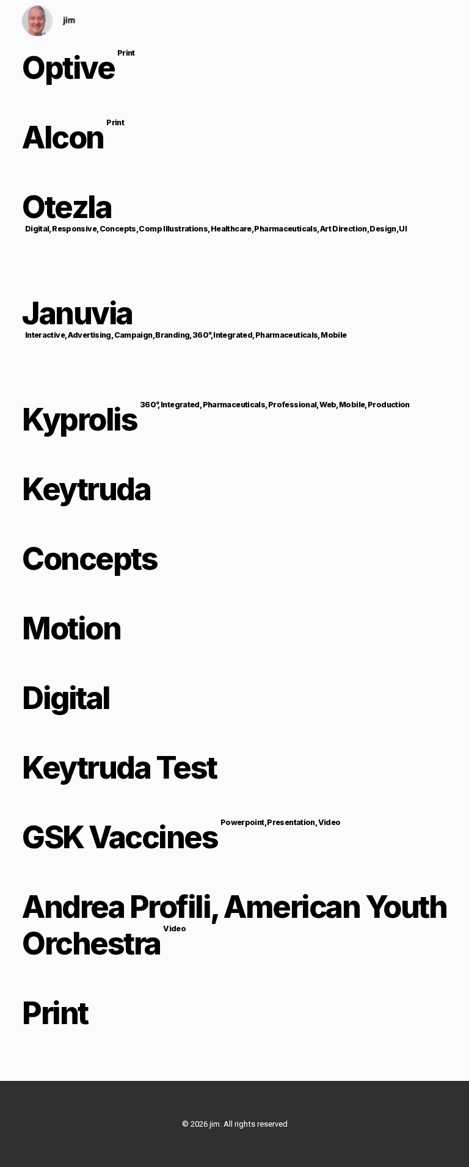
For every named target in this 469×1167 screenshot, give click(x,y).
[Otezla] (234, 225)
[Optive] (234, 73)
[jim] (49, 20)
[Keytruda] (234, 489)
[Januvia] (234, 331)
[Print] (234, 1007)
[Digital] (234, 698)
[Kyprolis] (234, 419)
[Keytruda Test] (234, 767)
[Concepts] (234, 559)
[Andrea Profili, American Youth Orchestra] (234, 925)
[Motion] (234, 628)
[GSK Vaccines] (234, 837)
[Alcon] (234, 137)
